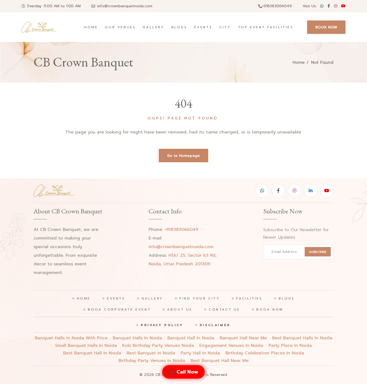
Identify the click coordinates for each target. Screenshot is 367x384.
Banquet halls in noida (137, 338)
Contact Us (224, 309)
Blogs (179, 27)
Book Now (269, 309)
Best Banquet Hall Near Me (219, 360)
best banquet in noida (151, 353)
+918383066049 (277, 6)
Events (203, 27)
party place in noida (290, 345)
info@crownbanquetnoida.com (124, 6)
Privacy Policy (162, 325)
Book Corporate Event (119, 309)
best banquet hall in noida (92, 353)
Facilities (249, 298)
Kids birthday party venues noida (158, 345)
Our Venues (120, 27)
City (225, 27)
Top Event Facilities (265, 27)
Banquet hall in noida (190, 338)
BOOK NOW (326, 27)
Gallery (153, 27)
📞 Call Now (183, 372)
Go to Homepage (183, 155)
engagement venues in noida (231, 345)
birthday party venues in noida (151, 360)
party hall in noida (200, 353)
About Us (179, 309)
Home (91, 27)
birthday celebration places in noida (264, 353)
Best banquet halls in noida (302, 338)
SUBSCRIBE (317, 251)
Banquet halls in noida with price (71, 338)
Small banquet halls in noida (86, 345)
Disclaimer (215, 325)
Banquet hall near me (243, 338)
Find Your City (199, 298)
